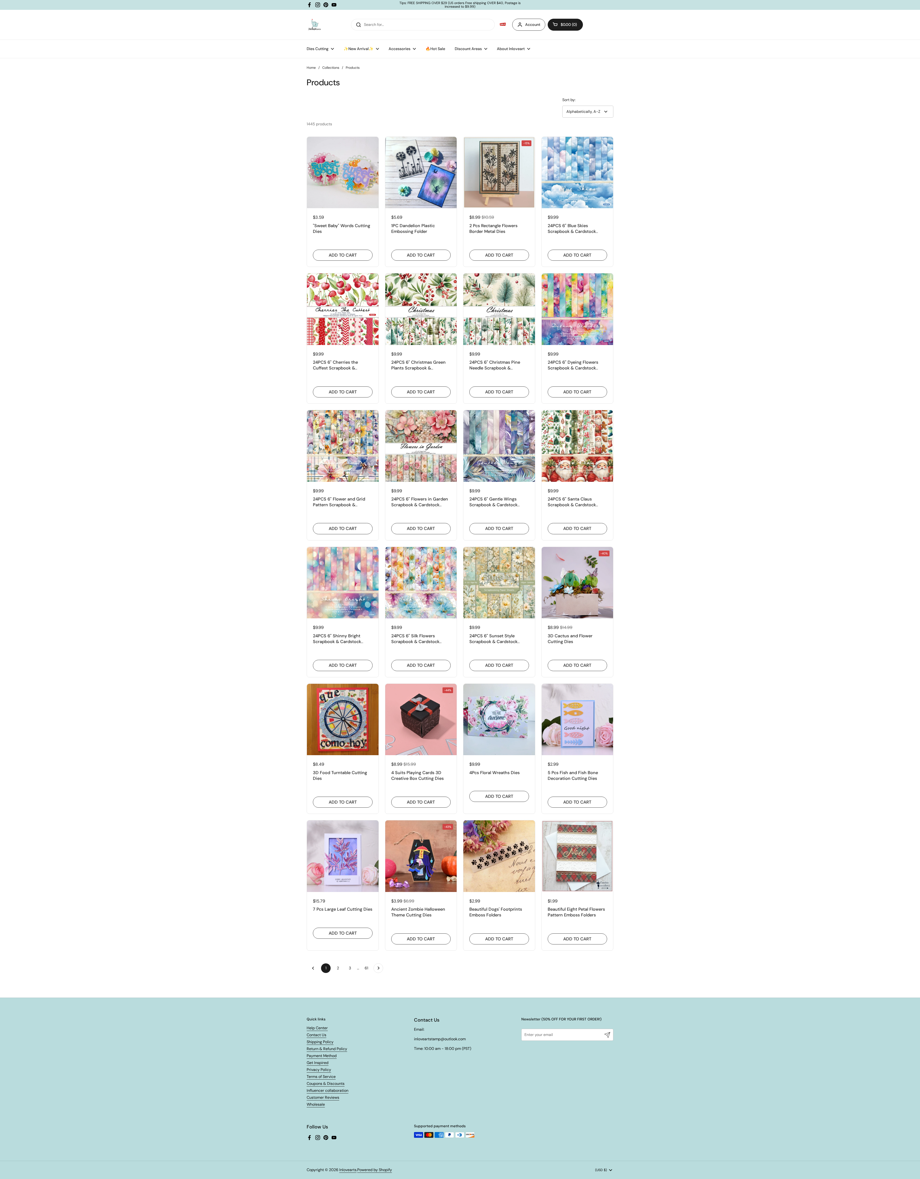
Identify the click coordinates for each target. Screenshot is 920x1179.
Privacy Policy (319, 1069)
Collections (330, 67)
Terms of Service (321, 1076)
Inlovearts (347, 1169)
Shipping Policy (320, 1041)
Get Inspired (317, 1062)
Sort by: (568, 99)
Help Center (317, 1027)
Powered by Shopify (374, 1169)
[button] (565, 25)
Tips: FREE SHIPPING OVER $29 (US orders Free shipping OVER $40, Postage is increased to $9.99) (460, 5)
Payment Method (322, 1055)
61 (368, 968)
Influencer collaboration (327, 1090)
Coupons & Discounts (326, 1083)
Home (311, 67)
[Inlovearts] (314, 24)
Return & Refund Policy (327, 1048)
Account (532, 24)
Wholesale (316, 1104)
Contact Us (316, 1034)
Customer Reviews (323, 1097)
